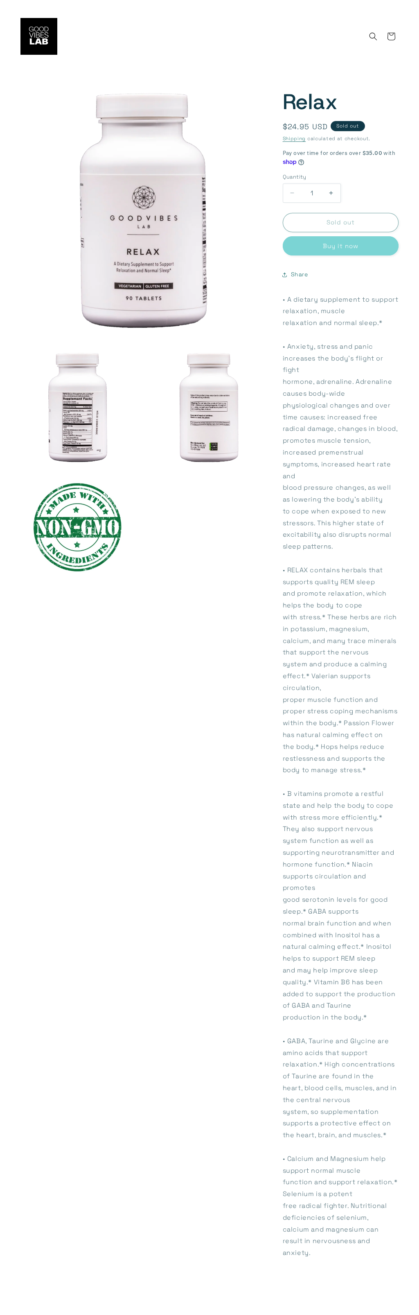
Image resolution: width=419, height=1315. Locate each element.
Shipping (294, 138)
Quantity (294, 176)
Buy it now (340, 246)
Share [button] (299, 274)
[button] (373, 36)
